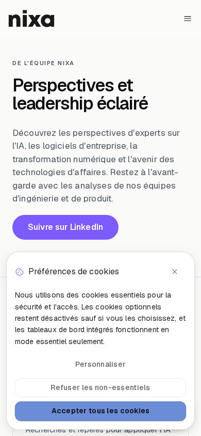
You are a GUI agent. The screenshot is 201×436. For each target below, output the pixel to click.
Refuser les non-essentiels (100, 387)
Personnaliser (100, 364)
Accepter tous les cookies (101, 410)
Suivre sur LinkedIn (65, 227)
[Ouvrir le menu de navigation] (187, 18)
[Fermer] (174, 271)
